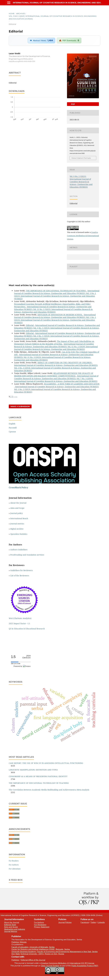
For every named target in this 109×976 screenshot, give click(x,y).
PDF (72, 104)
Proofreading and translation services (27, 554)
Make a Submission (20, 406)
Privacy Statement (41, 927)
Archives (20, 13)
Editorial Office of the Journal (33, 960)
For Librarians (14, 869)
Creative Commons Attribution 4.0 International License (83, 235)
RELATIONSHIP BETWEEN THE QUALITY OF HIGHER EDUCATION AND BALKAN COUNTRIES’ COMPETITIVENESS (53, 374)
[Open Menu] (8, 2)
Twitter (93, 922)
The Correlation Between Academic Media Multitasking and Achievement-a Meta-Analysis (49, 789)
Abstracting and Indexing (14, 929)
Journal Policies (65, 922)
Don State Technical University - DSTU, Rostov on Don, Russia (37, 954)
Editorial (30, 325)
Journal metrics (17, 523)
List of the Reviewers (20, 575)
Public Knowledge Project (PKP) (84, 966)
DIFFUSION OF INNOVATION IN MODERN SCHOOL (60, 314)
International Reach (19, 518)
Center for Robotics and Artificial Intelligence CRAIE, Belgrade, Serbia (40, 949)
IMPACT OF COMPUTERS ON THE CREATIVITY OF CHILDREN (64, 362)
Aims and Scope (17, 508)
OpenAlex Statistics (18, 534)
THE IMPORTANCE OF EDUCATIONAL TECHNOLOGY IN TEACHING (56, 290)
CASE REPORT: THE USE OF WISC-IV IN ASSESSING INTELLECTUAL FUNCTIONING (46, 763)
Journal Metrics (10, 931)
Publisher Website (19, 942)
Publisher (15, 960)
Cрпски (12, 431)
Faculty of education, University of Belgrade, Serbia (32, 947)
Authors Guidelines (18, 549)
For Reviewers (40, 925)
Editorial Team (10, 925)
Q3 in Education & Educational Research (27, 628)
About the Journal (18, 503)
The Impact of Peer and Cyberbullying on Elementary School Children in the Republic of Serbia (54, 342)
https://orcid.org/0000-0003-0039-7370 (22, 61)
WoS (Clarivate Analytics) (20, 618)
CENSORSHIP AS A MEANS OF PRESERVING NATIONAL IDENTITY (38, 776)
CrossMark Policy (18, 487)
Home (11, 13)
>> (16, 396)
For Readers (14, 861)
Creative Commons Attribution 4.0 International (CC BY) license (67, 963)
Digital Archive (17, 529)
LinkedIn (101, 922)
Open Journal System (50, 966)
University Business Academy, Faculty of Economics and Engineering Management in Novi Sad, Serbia (54, 951)
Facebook (85, 922)
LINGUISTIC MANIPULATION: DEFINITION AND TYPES (33, 769)
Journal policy (16, 513)
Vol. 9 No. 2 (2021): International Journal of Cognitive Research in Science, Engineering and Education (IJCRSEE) (53, 17)
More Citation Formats (81, 158)
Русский (13, 427)
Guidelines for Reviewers (21, 570)
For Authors (14, 865)
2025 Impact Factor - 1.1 (19, 623)
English (12, 423)
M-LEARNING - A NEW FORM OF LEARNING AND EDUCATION (71, 384)
